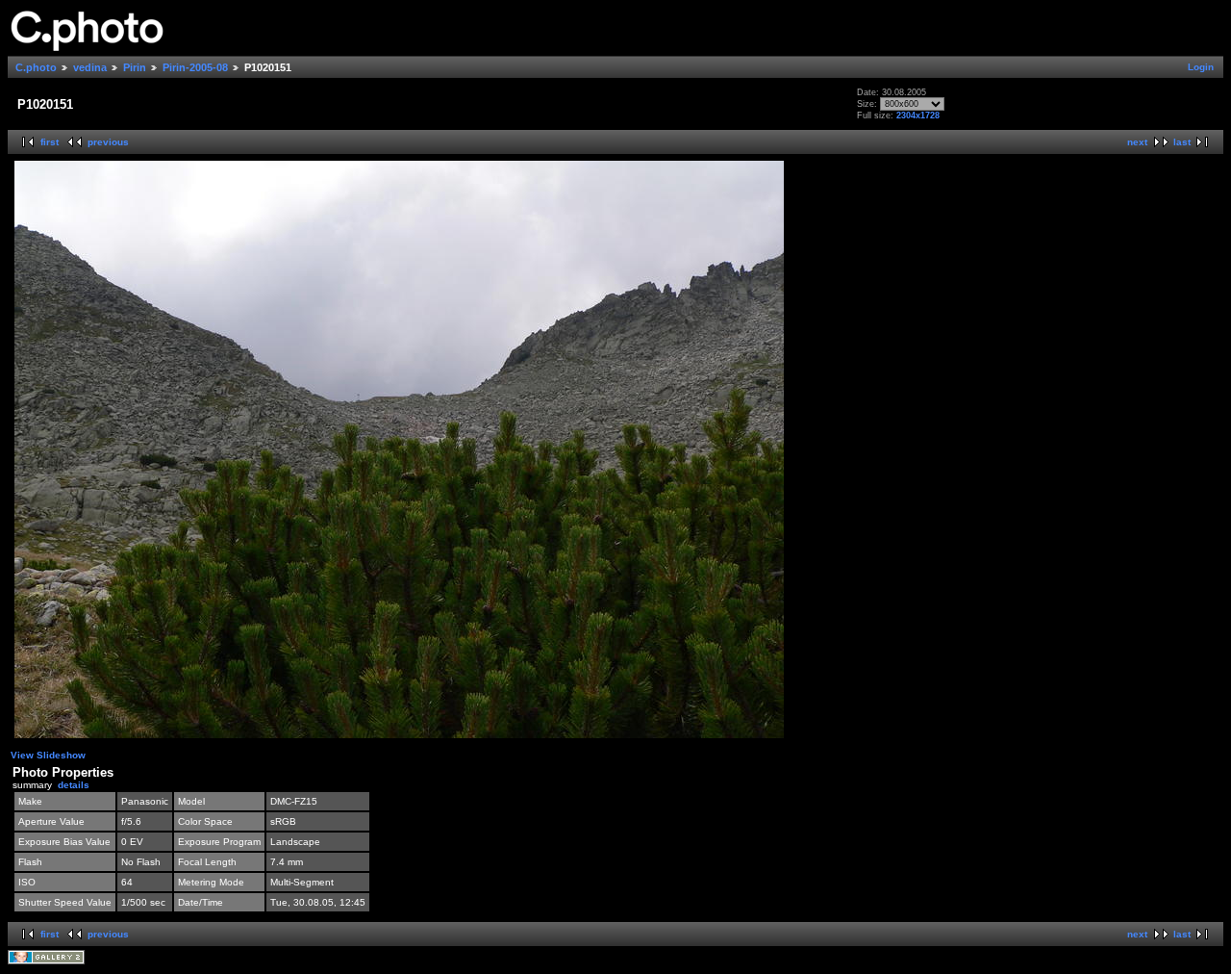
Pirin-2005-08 (195, 67)
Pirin (134, 67)
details (73, 785)
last (1182, 142)
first (49, 142)
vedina (90, 67)
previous (108, 142)
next (1137, 142)
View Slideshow (48, 755)
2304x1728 (918, 115)
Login (1201, 67)
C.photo (36, 67)
